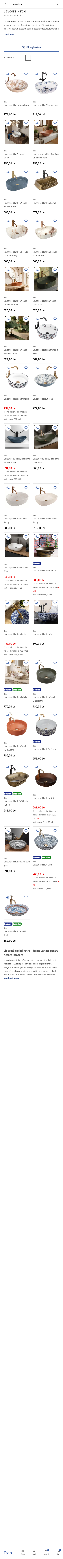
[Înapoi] (5, 4)
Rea (5, 102)
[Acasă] (8, 1552)
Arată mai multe (11, 978)
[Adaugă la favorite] (26, 74)
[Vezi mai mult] (57, 4)
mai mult (10, 34)
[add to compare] (8, 74)
